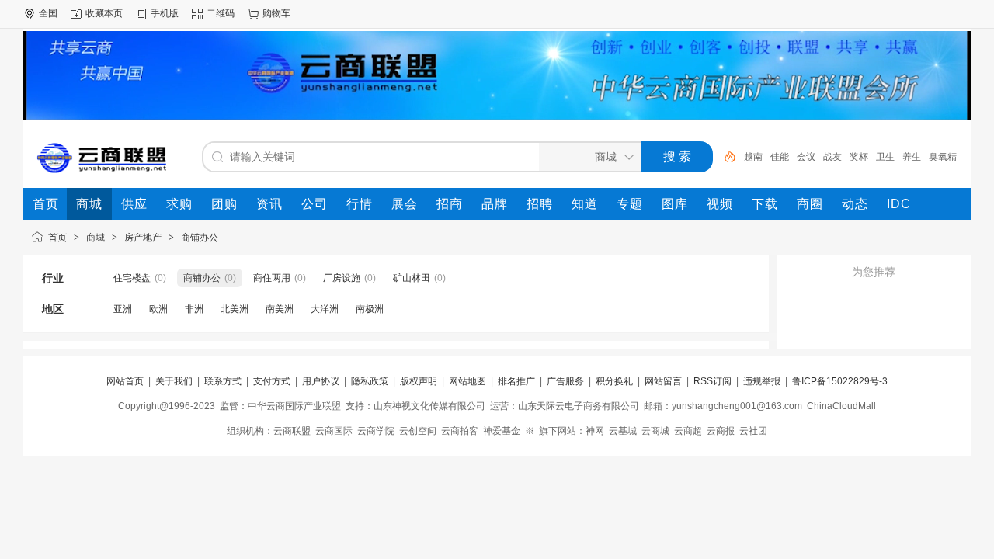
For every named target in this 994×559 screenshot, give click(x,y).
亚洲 (122, 309)
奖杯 (859, 156)
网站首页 (125, 381)
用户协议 (320, 381)
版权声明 (418, 381)
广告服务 (565, 381)
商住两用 (271, 278)
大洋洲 (325, 309)
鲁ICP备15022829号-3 (840, 381)
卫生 (885, 156)
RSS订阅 (712, 381)
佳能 (779, 156)
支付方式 (271, 381)
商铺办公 (199, 237)
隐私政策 (369, 381)
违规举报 (761, 381)
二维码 (221, 13)
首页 (57, 237)
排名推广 (516, 381)
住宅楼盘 (132, 278)
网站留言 (663, 381)
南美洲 (280, 309)
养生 (911, 156)
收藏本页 (104, 13)
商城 (95, 237)
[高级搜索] (724, 156)
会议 (806, 156)
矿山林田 (411, 278)
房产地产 (143, 237)
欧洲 (158, 309)
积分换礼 (614, 381)
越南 (753, 156)
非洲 (194, 309)
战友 (832, 156)
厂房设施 (341, 278)
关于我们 (174, 381)
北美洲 (234, 309)
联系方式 (223, 381)
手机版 (165, 13)
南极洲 (370, 309)
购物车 (276, 13)
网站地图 (467, 381)
